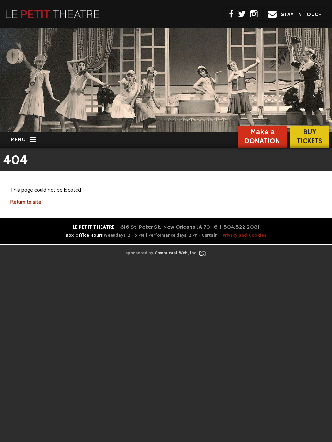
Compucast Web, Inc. (176, 253)
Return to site (25, 202)
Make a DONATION (262, 137)
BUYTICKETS (309, 137)
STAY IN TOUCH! (302, 14)
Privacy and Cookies (244, 235)
